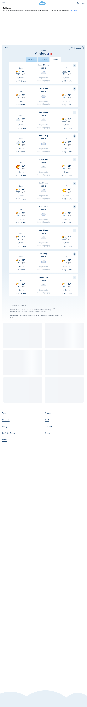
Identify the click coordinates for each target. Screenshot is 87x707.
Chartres (48, 426)
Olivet (4, 440)
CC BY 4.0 (49, 309)
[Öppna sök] (78, 3)
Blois (47, 420)
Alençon (5, 426)
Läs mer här (73, 10)
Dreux (47, 433)
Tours (4, 413)
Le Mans (6, 420)
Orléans (48, 413)
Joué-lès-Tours (8, 433)
